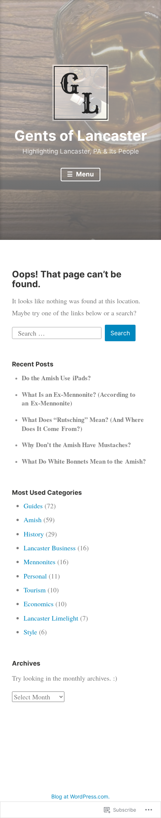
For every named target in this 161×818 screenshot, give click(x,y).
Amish (33, 519)
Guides (33, 505)
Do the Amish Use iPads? (56, 378)
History (34, 533)
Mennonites (39, 561)
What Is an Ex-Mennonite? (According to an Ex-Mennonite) (79, 399)
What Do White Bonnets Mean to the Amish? (84, 461)
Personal (35, 575)
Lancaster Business (50, 547)
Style (30, 631)
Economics (39, 603)
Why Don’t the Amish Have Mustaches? (76, 444)
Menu (84, 174)
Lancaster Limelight (51, 617)
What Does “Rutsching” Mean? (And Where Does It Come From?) (83, 424)
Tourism (35, 589)
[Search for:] (58, 331)
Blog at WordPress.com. (80, 796)
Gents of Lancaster (80, 135)
